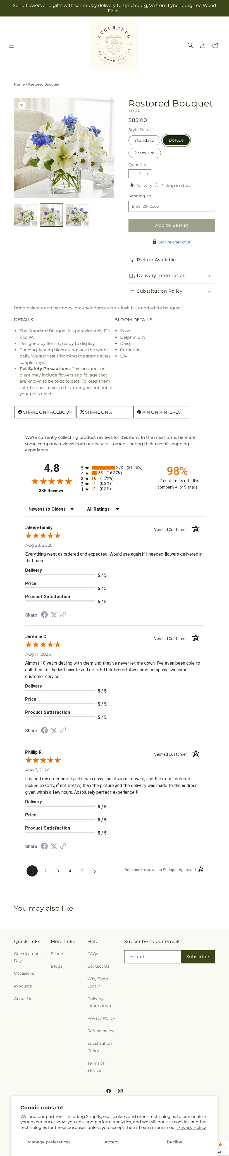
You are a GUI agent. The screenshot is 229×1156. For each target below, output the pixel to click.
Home (19, 84)
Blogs (56, 966)
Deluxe (176, 140)
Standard (144, 140)
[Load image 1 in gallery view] (25, 215)
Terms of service (95, 1067)
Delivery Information (99, 1002)
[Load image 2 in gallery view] (51, 215)
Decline (174, 1142)
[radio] (114, 468)
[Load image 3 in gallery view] (77, 215)
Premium (144, 152)
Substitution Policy (99, 1047)
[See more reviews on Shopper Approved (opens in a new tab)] (63, 615)
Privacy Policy (191, 1127)
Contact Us (98, 966)
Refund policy (100, 1030)
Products (23, 986)
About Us (23, 998)
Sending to (148, 196)
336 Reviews (58, 490)
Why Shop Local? (97, 982)
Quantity (137, 164)
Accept (111, 1142)
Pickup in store (175, 185)
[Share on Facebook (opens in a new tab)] (44, 615)
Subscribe (197, 956)
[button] (12, 45)
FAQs (92, 953)
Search (57, 953)
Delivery (144, 185)
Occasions (24, 973)
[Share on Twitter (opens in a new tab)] (54, 614)
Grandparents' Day (27, 957)
